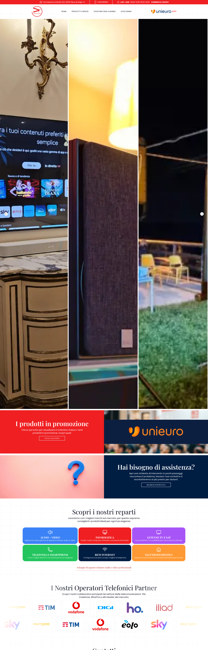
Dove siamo (126, 11)
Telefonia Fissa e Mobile (105, 11)
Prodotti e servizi (80, 11)
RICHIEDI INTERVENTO (156, 485)
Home (63, 11)
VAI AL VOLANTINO (52, 438)
